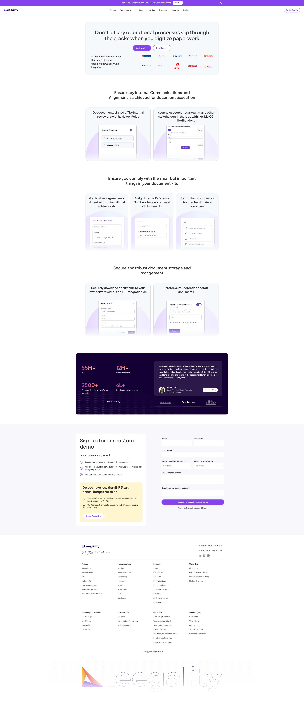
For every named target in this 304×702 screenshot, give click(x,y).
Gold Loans (122, 598)
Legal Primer (86, 621)
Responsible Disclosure (197, 634)
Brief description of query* (171, 473)
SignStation (193, 568)
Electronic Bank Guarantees (128, 621)
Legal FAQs (86, 629)
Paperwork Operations (90, 589)
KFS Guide (157, 577)
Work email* (198, 438)
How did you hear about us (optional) (175, 488)
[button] (292, 10)
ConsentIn (121, 617)
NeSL (84, 577)
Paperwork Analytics (89, 585)
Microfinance (122, 581)
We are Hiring (194, 621)
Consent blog (86, 625)
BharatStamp (87, 572)
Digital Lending (123, 589)
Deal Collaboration (124, 625)
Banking (121, 568)
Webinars (156, 594)
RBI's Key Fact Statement (162, 638)
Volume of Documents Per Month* (173, 461)
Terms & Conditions (196, 629)
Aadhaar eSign (87, 581)
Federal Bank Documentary (199, 577)
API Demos (157, 602)
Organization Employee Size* (204, 461)
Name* (164, 438)
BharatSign (86, 568)
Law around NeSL (160, 629)
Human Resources (124, 572)
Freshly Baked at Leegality (199, 572)
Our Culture (193, 617)
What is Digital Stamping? (162, 625)
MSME (120, 585)
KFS (119, 594)
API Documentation (160, 598)
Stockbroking (122, 577)
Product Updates (159, 585)
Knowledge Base (159, 581)
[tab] (165, 402)
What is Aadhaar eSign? (162, 621)
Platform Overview (196, 581)
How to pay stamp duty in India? (165, 634)
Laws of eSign (87, 617)
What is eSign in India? (161, 617)
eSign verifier (158, 572)
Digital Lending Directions (162, 642)
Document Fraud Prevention (92, 594)
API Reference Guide (160, 589)
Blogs (155, 568)
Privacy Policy (194, 625)
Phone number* (167, 450)
